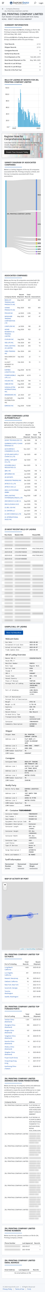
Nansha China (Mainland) (9, 1042)
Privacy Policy (7, 1289)
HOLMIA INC (9, 381)
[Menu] (3, 3)
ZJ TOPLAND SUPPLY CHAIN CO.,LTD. (12, 455)
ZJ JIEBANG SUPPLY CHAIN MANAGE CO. (13, 444)
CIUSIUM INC (9, 339)
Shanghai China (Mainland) (10, 1026)
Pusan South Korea (11, 1058)
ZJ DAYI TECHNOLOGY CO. (13, 440)
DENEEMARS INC (10, 395)
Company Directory (12, 9)
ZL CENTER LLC (10, 511)
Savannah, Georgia (11, 988)
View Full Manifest (13, 632)
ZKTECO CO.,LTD (10, 484)
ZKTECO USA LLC (10, 487)
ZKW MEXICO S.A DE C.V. (13, 501)
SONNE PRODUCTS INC (10, 309)
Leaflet (22, 949)
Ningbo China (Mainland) (9, 1031)
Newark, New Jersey (11, 978)
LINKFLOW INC (10, 326)
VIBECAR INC (9, 384)
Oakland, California (11, 981)
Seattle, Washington (11, 997)
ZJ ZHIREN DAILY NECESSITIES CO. (10, 466)
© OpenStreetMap (30, 949)
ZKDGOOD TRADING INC (13, 480)
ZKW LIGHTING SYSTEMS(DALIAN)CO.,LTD (13, 497)
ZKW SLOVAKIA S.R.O (12, 504)
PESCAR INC (9, 313)
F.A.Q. (29, 1289)
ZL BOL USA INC (10, 507)
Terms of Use (19, 1289)
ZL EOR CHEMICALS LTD (13, 514)
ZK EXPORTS (9, 477)
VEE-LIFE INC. (9, 343)
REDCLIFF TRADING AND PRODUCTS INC (10, 302)
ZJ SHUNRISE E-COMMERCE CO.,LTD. (12, 450)
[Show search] (35, 3)
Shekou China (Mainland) (9, 1048)
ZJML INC (8, 471)
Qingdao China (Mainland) (10, 1053)
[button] (5, 884)
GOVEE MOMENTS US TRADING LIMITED (9, 332)
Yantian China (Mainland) (9, 1021)
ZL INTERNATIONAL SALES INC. (11, 518)
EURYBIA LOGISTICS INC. (10, 371)
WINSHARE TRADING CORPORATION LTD (10, 319)
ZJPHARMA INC (10, 474)
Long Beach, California (9, 968)
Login (41, 3)
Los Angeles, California (9, 974)
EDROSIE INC (9, 406)
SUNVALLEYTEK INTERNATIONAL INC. (10, 389)
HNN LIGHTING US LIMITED (10, 347)
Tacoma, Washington (9, 992)
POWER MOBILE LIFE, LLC (10, 376)
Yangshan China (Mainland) (10, 1037)
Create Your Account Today (17, 152)
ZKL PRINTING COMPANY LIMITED (19, 214)
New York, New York (11, 985)
